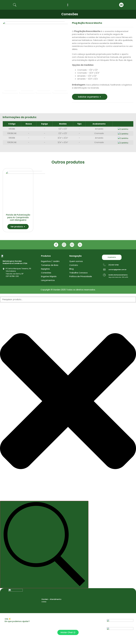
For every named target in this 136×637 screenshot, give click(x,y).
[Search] (44, 544)
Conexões (69, 14)
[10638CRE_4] (35, 54)
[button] (121, 5)
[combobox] (68, 299)
